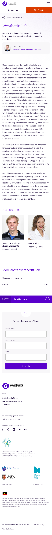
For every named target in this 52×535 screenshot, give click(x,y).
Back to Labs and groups (14, 17)
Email (8, 352)
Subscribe (26, 366)
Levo (12, 529)
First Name (10, 329)
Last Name (10, 340)
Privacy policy (39, 525)
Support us (13, 10)
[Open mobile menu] (48, 3)
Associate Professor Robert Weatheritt (27, 49)
